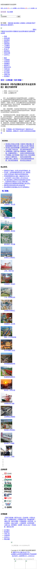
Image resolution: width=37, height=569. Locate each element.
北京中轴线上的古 (9, 350)
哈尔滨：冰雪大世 (9, 390)
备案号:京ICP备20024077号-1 (21, 552)
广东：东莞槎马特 (9, 297)
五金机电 (25, 517)
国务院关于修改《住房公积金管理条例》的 (17, 170)
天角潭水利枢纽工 (9, 310)
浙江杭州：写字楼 (9, 244)
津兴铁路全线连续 (9, 363)
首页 (2, 80)
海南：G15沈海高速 (10, 337)
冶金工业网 (14, 523)
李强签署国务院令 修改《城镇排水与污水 (16, 176)
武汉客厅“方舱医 (9, 443)
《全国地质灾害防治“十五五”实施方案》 (16, 181)
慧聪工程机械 (9, 517)
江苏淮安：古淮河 (9, 284)
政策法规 (7, 38)
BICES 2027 (27, 525)
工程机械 (28, 23)
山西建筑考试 (12, 519)
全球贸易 (30, 521)
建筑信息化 (4, 25)
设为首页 (3, 11)
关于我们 (7, 530)
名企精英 (7, 70)
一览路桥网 (22, 523)
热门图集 (5, 191)
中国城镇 (7, 59)
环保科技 (7, 61)
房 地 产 (6, 49)
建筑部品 (7, 51)
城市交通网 (14, 521)
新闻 (5, 36)
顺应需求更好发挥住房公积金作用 (14, 185)
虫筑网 (20, 525)
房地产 (33, 23)
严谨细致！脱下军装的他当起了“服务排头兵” (20, 129)
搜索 (19, 16)
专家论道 (7, 69)
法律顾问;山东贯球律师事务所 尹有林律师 (23, 554)
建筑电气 (10, 25)
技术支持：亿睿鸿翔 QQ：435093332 (23, 556)
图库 (5, 58)
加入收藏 (10, 11)
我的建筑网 (30, 519)
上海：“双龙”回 (9, 270)
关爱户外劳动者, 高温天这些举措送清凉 (16, 174)
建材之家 (7, 521)
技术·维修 (17, 80)
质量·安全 (7, 74)
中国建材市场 (22, 519)
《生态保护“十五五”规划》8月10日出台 (16, 178)
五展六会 (7, 525)
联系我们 (7, 76)
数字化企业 (18, 517)
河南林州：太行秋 (9, 324)
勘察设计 (7, 42)
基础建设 (7, 63)
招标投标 (10, 23)
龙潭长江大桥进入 (9, 257)
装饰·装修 (7, 53)
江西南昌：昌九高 (9, 204)
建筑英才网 (10, 526)
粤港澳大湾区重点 (9, 430)
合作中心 (7, 54)
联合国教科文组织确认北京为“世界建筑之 (17, 187)
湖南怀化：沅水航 (9, 217)
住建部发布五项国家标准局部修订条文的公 (17, 183)
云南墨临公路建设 (9, 416)
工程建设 (22, 23)
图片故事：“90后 (9, 456)
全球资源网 (30, 523)
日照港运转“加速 (9, 403)
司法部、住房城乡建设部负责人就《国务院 (17, 172)
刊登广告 (7, 533)
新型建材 (14, 525)
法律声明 (7, 535)
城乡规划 (16, 23)
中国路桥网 (22, 521)
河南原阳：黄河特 (9, 231)
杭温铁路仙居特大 (9, 377)
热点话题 (7, 72)
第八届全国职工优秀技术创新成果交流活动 (17, 179)
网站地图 (7, 539)
